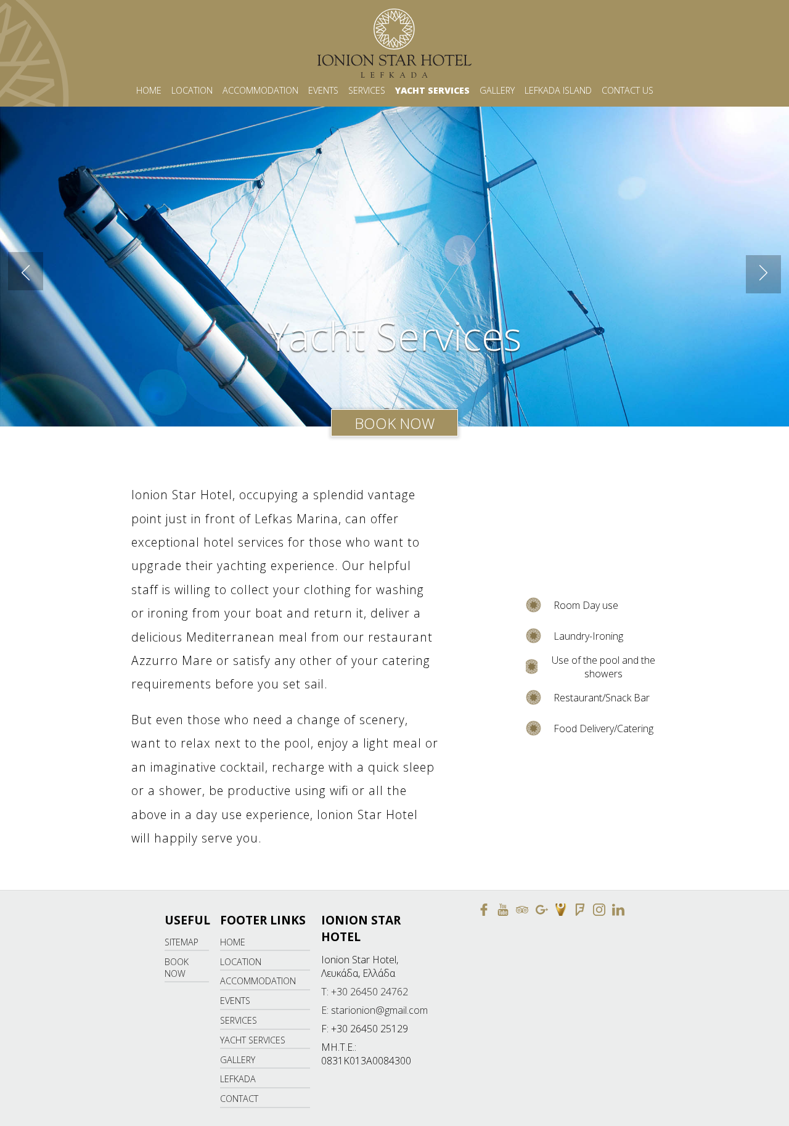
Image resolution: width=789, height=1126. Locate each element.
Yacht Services (432, 90)
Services (366, 90)
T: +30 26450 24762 (364, 991)
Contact (239, 1098)
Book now (394, 423)
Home (148, 90)
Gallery (497, 90)
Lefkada (238, 1079)
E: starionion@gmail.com (374, 1010)
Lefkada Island (558, 90)
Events (323, 90)
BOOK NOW (177, 967)
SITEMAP (181, 942)
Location (192, 90)
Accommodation (260, 90)
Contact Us (627, 90)
